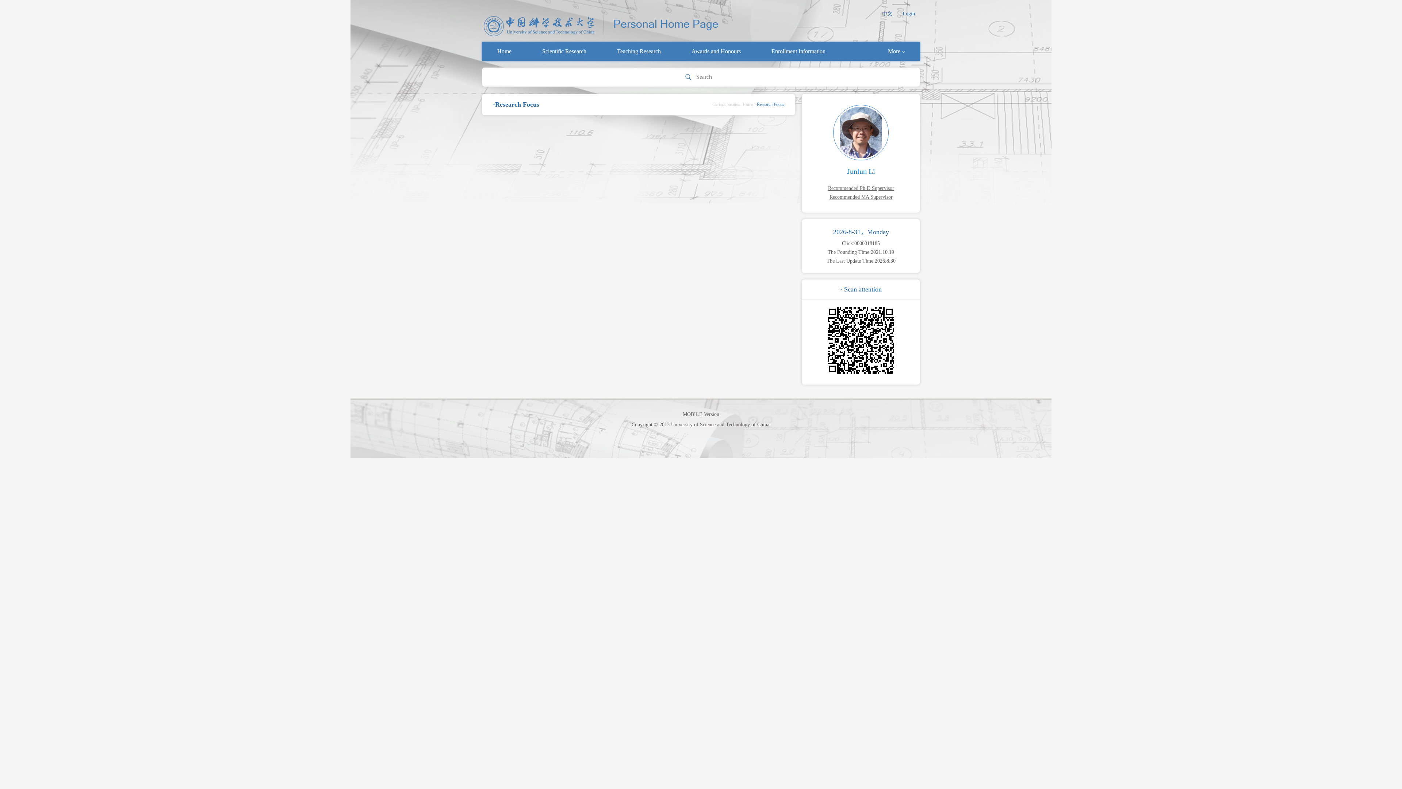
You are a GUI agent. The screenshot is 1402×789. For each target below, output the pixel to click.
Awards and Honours (716, 51)
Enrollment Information (798, 51)
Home (504, 51)
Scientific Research (564, 51)
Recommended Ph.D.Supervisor (861, 188)
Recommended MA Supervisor (861, 197)
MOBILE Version (701, 414)
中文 (887, 13)
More (894, 51)
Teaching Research (639, 51)
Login (909, 13)
